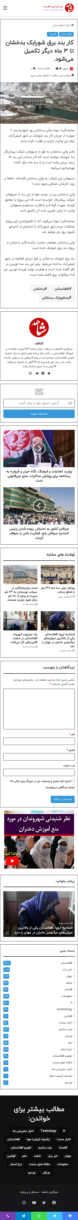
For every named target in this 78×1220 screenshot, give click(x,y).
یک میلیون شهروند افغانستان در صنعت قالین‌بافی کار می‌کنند (23, 638)
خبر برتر (67, 970)
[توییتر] (36, 373)
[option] (39, 914)
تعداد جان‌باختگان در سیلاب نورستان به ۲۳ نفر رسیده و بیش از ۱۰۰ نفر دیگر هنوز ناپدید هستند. (20, 594)
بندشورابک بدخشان (55, 298)
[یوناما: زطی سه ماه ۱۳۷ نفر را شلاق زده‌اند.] (58, 574)
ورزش (68, 1036)
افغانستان (57, 25)
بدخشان (39, 289)
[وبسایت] (47, 373)
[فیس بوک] (42, 373)
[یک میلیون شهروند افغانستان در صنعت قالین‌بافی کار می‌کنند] (20, 620)
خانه (68, 25)
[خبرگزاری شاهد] (58, 8)
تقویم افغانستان (62, 1056)
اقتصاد (52, 34)
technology (64, 1009)
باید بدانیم (65, 1029)
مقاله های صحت (62, 1063)
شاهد (65, 69)
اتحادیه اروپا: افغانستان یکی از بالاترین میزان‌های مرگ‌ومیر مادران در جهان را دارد (58, 640)
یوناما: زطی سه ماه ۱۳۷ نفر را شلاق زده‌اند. (58, 590)
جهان (69, 976)
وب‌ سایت (69, 766)
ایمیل (71, 750)
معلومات (67, 996)
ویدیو (68, 1082)
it (71, 1003)
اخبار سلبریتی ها (62, 1069)
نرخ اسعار (66, 1049)
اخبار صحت (65, 1023)
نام (72, 734)
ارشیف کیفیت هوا (61, 1076)
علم (70, 1043)
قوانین (68, 1016)
